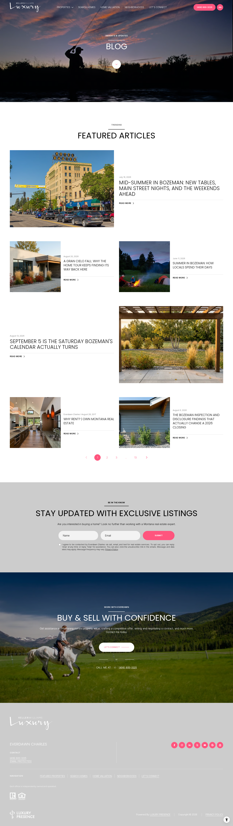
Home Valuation (110, 7)
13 (135, 457)
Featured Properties (52, 776)
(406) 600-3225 (204, 7)
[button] (116, 647)
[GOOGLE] (212, 745)
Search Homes (86, 7)
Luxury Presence (160, 814)
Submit (159, 535)
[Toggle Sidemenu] (220, 7)
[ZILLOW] (220, 745)
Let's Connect (158, 7)
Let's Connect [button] (150, 776)
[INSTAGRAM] (182, 745)
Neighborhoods (134, 7)
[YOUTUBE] (205, 745)
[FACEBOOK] (174, 745)
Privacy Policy (111, 549)
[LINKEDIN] (189, 745)
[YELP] (197, 745)
